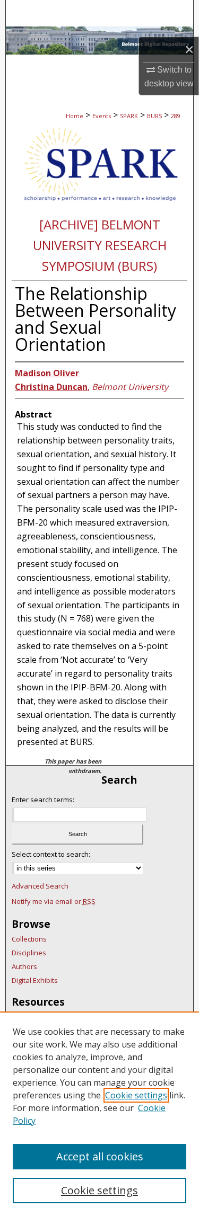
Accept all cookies (99, 1156)
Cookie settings (136, 1095)
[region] (99, 1113)
